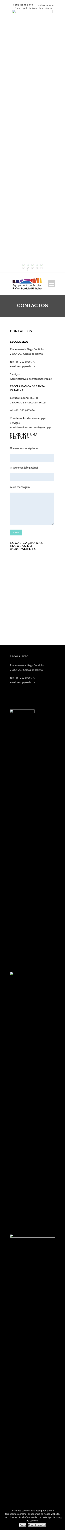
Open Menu (51, 283)
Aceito (23, 1525)
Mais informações (36, 1525)
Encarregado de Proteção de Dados (33, 8)
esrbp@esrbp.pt (46, 5)
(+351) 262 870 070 (23, 5)
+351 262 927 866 (24, 410)
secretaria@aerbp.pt (40, 378)
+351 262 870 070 (25, 361)
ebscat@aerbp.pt (36, 418)
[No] (60, 1518)
